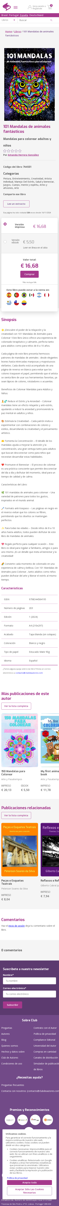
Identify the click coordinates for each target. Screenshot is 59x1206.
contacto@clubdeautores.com (29, 673)
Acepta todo (29, 1182)
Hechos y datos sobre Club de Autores (13, 1054)
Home (8, 31)
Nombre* (8, 975)
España (24, 15)
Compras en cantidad (45, 1051)
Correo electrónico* (14, 988)
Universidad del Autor (45, 1045)
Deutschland (36, 15)
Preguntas (6, 1027)
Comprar (29, 274)
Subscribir (12, 1004)
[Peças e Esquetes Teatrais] (19, 849)
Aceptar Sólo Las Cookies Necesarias (29, 1191)
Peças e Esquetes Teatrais (12, 882)
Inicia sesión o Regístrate (39, 7)
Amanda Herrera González (23, 154)
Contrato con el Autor (45, 1027)
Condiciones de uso (11, 1063)
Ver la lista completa (16, 706)
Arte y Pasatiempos (11, 779)
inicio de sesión (17, 925)
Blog (3, 1039)
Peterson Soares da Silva (14, 888)
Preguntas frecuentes (12, 1085)
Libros (17, 31)
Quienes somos (9, 1045)
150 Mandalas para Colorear (13, 773)
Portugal (14, 15)
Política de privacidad (17, 1178)
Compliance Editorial (44, 1039)
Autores (5, 1033)
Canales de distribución (46, 1057)
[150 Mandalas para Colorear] (19, 740)
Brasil (4, 15)
